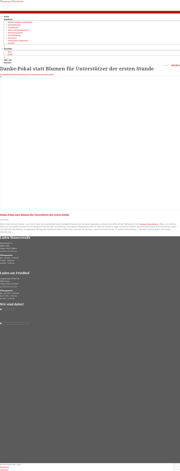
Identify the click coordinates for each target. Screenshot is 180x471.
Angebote (8, 19)
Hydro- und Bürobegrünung (18, 30)
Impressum (4, 470)
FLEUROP (11, 43)
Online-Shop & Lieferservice (18, 40)
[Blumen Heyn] (11, 1)
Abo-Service (12, 38)
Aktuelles (8, 49)
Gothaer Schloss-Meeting (149, 224)
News (10, 52)
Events (10, 54)
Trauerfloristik (13, 27)
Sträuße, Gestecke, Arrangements (20, 22)
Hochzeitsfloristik (14, 35)
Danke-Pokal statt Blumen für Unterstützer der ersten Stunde (31, 74)
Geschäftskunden (14, 25)
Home (6, 16)
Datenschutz (4, 467)
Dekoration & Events (15, 32)
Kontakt (7, 62)
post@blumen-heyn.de (8, 251)
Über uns (8, 60)
